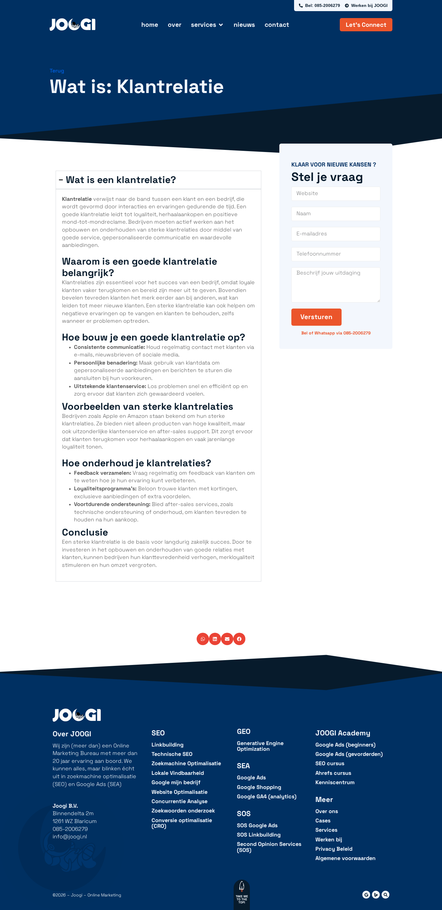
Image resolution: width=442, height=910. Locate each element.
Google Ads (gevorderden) (349, 754)
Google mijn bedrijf (176, 782)
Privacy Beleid (333, 849)
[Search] (385, 895)
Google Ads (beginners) (345, 745)
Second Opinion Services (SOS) (269, 847)
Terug (57, 70)
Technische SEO (172, 754)
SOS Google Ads (257, 825)
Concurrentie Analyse (179, 801)
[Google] (366, 895)
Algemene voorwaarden (345, 858)
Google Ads (251, 778)
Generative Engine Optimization (260, 746)
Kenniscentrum (335, 782)
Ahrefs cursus (333, 773)
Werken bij (328, 840)
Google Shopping (259, 787)
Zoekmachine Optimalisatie (186, 763)
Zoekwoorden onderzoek (183, 811)
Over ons (326, 811)
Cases (322, 821)
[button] (203, 639)
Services (326, 830)
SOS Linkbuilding (259, 835)
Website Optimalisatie (179, 792)
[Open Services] (221, 25)
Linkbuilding (167, 745)
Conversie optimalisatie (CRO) (182, 823)
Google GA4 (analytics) (266, 797)
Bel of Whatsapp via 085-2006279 (336, 333)
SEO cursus (329, 763)
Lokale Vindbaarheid (178, 773)
